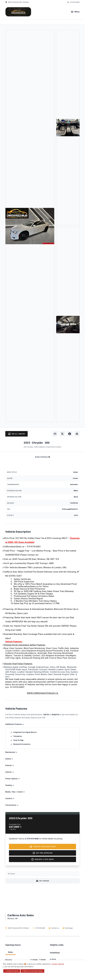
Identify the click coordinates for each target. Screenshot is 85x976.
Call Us (46, 714)
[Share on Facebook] (69, 434)
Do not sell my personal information (19, 967)
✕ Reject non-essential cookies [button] (32, 971)
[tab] (10, 952)
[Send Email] (55, 434)
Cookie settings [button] (58, 964)
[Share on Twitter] (62, 434)
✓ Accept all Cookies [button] (12, 971)
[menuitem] (55, 958)
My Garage (11, 873)
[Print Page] (77, 434)
